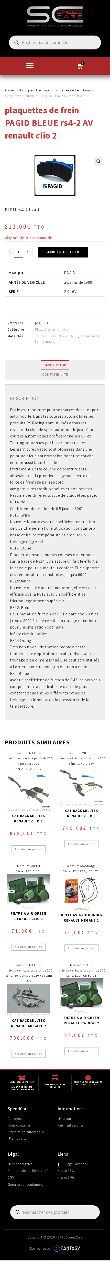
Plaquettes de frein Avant (71, 90)
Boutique (26, 90)
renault (48, 341)
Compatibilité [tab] (55, 374)
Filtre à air (29, 907)
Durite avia (81, 908)
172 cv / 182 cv (46, 336)
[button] (30, 65)
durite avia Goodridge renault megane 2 (81, 918)
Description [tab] (54, 365)
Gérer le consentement (25, 1184)
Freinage (42, 90)
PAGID (73, 336)
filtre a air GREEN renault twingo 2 (81, 1020)
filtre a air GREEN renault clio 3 (28, 916)
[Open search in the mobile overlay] (55, 42)
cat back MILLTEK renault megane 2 (28, 1023)
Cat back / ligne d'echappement (28, 809)
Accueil (10, 90)
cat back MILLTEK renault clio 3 (81, 813)
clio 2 (62, 336)
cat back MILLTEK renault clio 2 (28, 818)
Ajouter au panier (63, 252)
